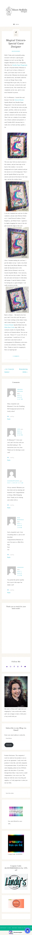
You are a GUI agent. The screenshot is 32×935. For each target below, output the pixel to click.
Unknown (20, 567)
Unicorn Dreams (19, 100)
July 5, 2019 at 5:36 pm (19, 573)
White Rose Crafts (9, 327)
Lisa (18, 429)
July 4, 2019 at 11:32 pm (20, 433)
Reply (8, 419)
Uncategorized (16, 51)
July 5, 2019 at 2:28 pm (19, 525)
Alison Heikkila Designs (16, 11)
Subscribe (9, 745)
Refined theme (16, 927)
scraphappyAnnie (13, 480)
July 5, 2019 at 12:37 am (15, 482)
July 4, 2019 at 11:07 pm (20, 397)
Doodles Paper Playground (19, 65)
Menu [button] (17, 24)
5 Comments (16, 356)
